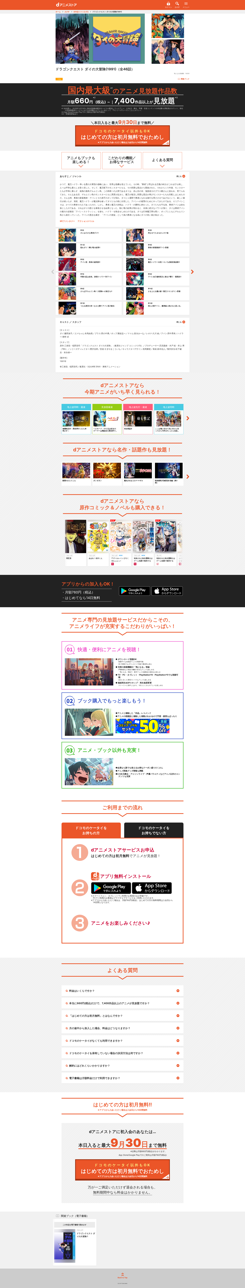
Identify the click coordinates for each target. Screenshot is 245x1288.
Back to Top (122, 1278)
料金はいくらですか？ (82, 990)
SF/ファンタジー (67, 221)
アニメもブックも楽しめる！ (81, 160)
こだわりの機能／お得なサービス (122, 160)
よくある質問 (162, 160)
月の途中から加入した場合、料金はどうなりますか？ (99, 1028)
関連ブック (185, 79)
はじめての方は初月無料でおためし (122, 136)
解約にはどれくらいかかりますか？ (89, 1065)
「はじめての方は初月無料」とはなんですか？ (96, 1015)
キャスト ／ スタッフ (70, 322)
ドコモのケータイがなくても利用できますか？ (96, 1040)
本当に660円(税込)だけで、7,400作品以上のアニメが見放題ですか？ (109, 1003)
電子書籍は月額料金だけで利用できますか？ (94, 1078)
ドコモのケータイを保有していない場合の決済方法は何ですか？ (106, 1053)
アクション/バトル (86, 221)
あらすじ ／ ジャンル (70, 176)
